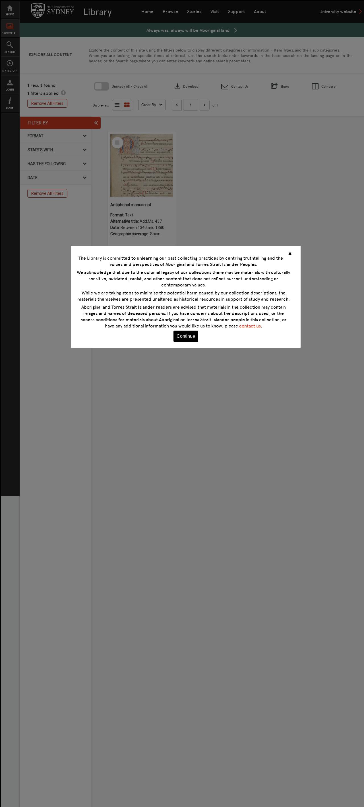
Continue (186, 336)
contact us (250, 326)
